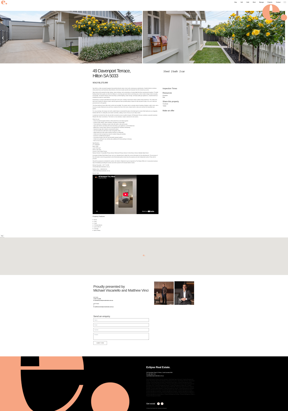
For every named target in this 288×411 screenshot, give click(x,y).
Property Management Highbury (185, 391)
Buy (236, 2)
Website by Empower (162, 408)
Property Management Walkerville (178, 385)
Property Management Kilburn (187, 394)
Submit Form (100, 343)
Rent (254, 2)
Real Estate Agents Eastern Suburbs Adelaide (157, 379)
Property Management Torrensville (154, 392)
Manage (261, 2)
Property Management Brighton (186, 392)
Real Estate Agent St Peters (157, 382)
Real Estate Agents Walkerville (168, 386)
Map (164, 97)
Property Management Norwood (175, 383)
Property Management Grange (172, 394)
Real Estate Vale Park (183, 380)
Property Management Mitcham (153, 391)
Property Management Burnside (169, 389)
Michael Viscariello (107, 290)
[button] (144, 255)
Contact (278, 2)
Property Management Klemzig (186, 388)
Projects (270, 2)
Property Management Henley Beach (155, 394)
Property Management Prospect (153, 389)
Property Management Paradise (169, 391)
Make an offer (168, 110)
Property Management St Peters (159, 383)
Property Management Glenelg (171, 392)
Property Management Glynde (171, 388)
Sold (247, 2)
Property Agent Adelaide (157, 388)
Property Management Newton (162, 385)
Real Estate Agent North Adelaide (158, 380)
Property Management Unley (185, 389)
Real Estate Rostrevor (172, 380)
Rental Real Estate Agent (171, 382)
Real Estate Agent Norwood (175, 379)
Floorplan (165, 95)
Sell (242, 2)
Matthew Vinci (138, 290)
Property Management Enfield (153, 395)
